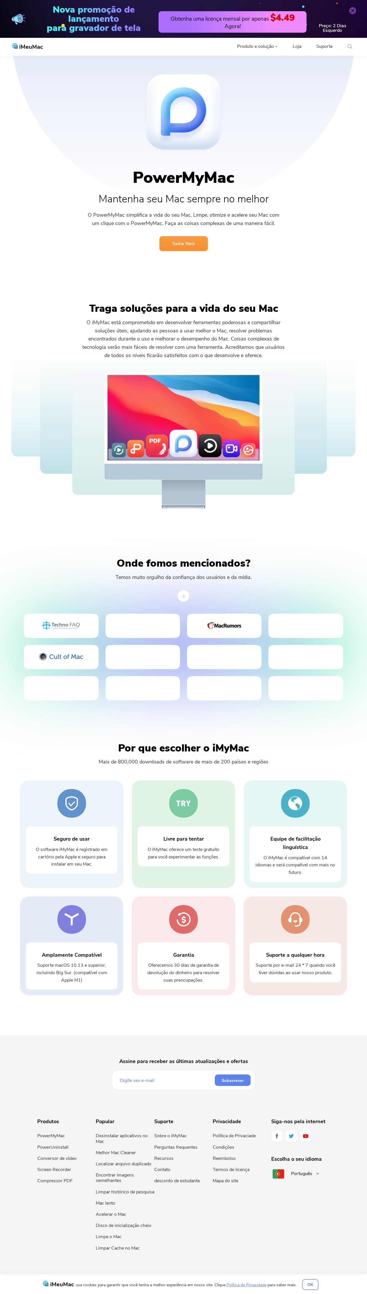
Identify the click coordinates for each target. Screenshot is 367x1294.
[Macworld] (305, 626)
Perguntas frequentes (176, 1147)
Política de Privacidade (246, 1285)
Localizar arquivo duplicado (123, 1164)
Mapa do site (225, 1181)
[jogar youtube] (305, 1136)
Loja (297, 46)
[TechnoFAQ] (61, 626)
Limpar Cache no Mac (118, 1248)
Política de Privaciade (234, 1136)
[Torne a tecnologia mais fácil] (143, 657)
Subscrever (233, 1080)
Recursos (163, 1158)
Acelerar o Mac (111, 1214)
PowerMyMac (51, 1136)
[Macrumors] (224, 626)
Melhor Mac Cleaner (116, 1153)
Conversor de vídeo (57, 1158)
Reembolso (224, 1158)
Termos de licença (231, 1169)
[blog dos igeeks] (143, 626)
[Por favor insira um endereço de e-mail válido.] (167, 1080)
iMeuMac (30, 47)
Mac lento (105, 1203)
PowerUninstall (53, 1147)
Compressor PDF (55, 1181)
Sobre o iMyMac (170, 1136)
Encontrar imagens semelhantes (115, 1178)
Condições (223, 1147)
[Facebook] (277, 1136)
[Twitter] (291, 1136)
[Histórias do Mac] (224, 688)
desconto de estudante (177, 1181)
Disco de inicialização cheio (123, 1225)
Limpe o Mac (109, 1237)
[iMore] (224, 657)
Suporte (324, 46)
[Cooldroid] (61, 688)
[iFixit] (143, 688)
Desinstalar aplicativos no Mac (122, 1138)
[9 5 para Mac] (305, 657)
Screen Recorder (54, 1169)
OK (310, 1284)
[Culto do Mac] (61, 657)
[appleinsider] (305, 688)
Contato (162, 1169)
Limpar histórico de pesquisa (125, 1192)
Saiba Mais (183, 243)
